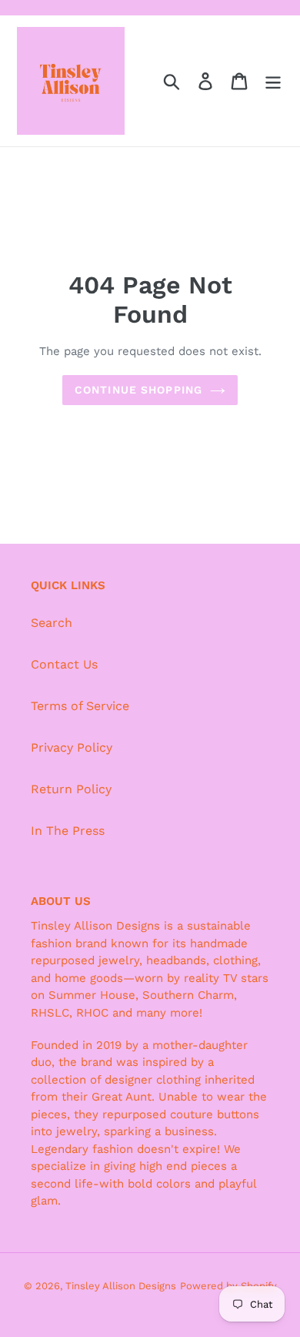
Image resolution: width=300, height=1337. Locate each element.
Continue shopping (138, 390)
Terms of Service (80, 706)
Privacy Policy (71, 747)
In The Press (68, 830)
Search (51, 622)
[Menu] (273, 81)
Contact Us (64, 664)
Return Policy (71, 789)
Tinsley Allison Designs (120, 1286)
